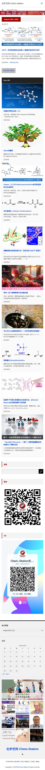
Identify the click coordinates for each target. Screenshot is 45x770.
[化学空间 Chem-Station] (12, 3)
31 (16, 671)
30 (10, 671)
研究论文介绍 (14, 62)
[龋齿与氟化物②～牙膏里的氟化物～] (22, 689)
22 (4, 666)
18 (22, 661)
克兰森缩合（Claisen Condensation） (18, 211)
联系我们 (26, 761)
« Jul (3, 674)
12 (28, 656)
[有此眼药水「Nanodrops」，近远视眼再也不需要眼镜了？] (22, 735)
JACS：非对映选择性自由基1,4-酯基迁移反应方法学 (21, 50)
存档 (22, 761)
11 (22, 656)
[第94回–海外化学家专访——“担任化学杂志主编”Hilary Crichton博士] (22, 721)
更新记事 (16, 761)
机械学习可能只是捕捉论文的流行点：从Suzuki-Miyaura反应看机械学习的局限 (21, 401)
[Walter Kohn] (36, 707)
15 (4, 661)
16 (10, 661)
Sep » (7, 674)
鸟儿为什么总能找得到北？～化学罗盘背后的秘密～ (22, 331)
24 (16, 666)
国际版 (37, 761)
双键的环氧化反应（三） (12, 111)
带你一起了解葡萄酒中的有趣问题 (16, 293)
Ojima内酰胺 (8, 150)
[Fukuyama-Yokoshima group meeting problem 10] (8, 735)
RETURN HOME (8, 70)
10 (16, 656)
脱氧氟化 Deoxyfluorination (14, 360)
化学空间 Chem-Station (22, 749)
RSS (22, 754)
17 (16, 661)
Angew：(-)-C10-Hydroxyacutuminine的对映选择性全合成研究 (22, 186)
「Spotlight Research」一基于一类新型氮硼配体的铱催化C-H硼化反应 (22, 443)
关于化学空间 (9, 761)
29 (4, 671)
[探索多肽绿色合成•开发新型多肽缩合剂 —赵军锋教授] (8, 721)
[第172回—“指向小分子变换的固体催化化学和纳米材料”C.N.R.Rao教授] (8, 707)
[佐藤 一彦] (36, 721)
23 (10, 666)
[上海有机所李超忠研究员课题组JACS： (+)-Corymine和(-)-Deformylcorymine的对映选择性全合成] (22, 707)
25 (22, 666)
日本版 (32, 761)
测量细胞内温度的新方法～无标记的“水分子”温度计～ (22, 252)
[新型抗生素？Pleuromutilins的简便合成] (36, 735)
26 (28, 666)
